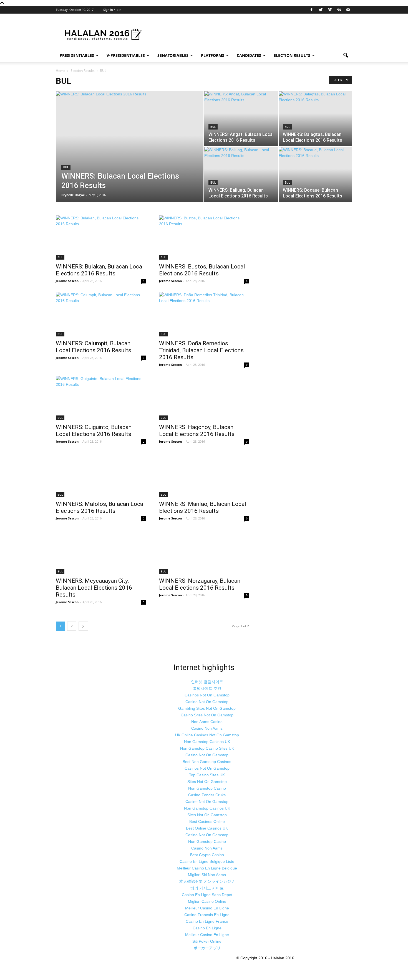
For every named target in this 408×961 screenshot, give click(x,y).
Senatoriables (172, 55)
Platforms (212, 55)
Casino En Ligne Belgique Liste (207, 861)
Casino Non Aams (207, 728)
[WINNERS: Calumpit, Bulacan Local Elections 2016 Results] (101, 314)
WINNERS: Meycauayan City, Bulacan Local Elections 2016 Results (94, 587)
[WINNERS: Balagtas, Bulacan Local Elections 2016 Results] (315, 118)
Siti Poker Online (206, 941)
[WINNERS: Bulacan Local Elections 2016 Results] (129, 153)
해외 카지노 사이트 (207, 888)
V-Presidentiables (126, 55)
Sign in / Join (112, 9)
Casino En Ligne (207, 928)
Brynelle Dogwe (73, 195)
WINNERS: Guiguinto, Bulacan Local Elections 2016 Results (94, 430)
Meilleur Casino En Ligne (207, 908)
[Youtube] (348, 9)
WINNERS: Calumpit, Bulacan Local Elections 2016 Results (93, 347)
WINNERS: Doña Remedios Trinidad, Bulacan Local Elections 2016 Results (201, 350)
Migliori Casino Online (207, 901)
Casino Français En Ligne (207, 914)
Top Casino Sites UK (207, 775)
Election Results (292, 55)
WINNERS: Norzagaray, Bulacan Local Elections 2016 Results (199, 584)
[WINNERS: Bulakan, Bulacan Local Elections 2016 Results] (101, 237)
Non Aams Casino (207, 721)
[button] (345, 55)
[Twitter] (320, 9)
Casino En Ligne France (207, 921)
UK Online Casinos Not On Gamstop (207, 735)
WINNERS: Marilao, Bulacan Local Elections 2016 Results (202, 507)
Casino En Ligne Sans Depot (207, 894)
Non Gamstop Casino (207, 788)
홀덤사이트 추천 (207, 688)
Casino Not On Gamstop (206, 701)
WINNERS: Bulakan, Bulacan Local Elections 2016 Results (100, 270)
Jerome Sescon (67, 281)
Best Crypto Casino (207, 855)
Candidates (249, 55)
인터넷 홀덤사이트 (207, 681)
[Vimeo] (330, 9)
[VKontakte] (339, 9)
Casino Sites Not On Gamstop (207, 715)
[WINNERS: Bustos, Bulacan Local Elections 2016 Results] (204, 237)
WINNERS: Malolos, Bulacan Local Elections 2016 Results (100, 507)
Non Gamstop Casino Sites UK (207, 748)
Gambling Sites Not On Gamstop (207, 708)
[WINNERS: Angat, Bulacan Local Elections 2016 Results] (241, 118)
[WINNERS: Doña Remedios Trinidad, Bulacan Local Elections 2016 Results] (204, 314)
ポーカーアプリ (207, 948)
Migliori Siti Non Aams (207, 875)
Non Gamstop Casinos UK (207, 741)
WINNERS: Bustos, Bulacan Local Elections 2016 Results (202, 270)
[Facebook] (311, 9)
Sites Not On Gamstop (207, 781)
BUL (66, 167)
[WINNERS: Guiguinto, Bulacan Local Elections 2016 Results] (101, 398)
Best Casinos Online (207, 821)
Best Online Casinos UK (207, 828)
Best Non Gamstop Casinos (207, 761)
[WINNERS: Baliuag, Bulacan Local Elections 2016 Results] (241, 174)
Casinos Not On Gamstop (207, 695)
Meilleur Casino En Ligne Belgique (207, 868)
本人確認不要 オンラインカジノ (207, 881)
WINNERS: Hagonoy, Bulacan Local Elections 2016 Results (197, 430)
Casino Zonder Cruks (207, 795)
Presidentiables (77, 55)
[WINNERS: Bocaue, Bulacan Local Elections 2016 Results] (315, 174)
